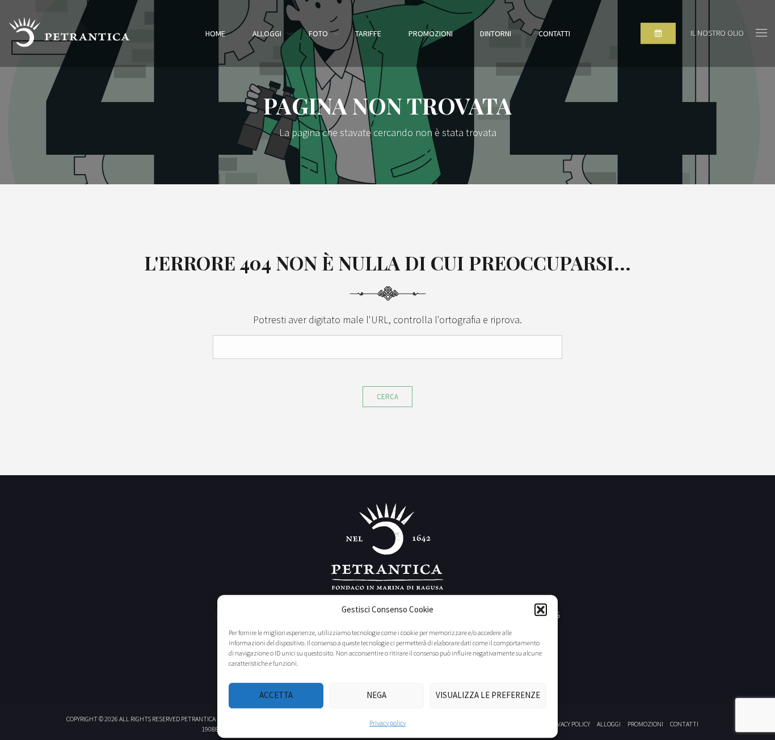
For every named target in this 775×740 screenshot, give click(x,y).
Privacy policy (387, 722)
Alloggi (266, 33)
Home (215, 33)
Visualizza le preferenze (488, 695)
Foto (318, 33)
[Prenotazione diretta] (658, 33)
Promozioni (430, 33)
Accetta (276, 695)
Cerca (387, 396)
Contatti (554, 33)
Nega (376, 695)
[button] (540, 610)
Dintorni (495, 33)
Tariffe (368, 33)
